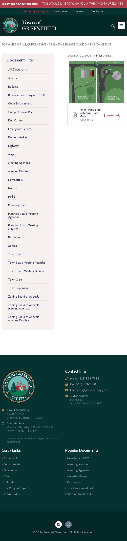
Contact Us (11, 458)
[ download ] (112, 115)
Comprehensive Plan (21, 112)
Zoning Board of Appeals (23, 296)
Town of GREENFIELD (39, 25)
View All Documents (80, 494)
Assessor (13, 78)
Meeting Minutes (18, 171)
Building (13, 86)
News (7, 476)
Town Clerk (15, 279)
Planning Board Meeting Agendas (23, 215)
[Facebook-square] (58, 524)
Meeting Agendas (19, 162)
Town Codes (12, 494)
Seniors (13, 245)
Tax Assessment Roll (80, 488)
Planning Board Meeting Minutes (23, 227)
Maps (11, 154)
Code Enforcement (20, 103)
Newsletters (15, 179)
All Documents (18, 70)
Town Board (15, 254)
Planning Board (17, 205)
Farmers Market (17, 137)
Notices (13, 188)
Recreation (14, 237)
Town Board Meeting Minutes (26, 271)
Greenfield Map (77, 476)
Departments (12, 464)
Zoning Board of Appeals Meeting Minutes (23, 318)
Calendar (9, 482)
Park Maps (73, 482)
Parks (11, 196)
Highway (13, 145)
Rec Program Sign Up (17, 488)
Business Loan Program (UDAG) (27, 95)
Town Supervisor (18, 288)
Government (12, 470)
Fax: (83, 384)
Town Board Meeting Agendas (26, 262)
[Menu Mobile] (121, 25)
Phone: (84, 378)
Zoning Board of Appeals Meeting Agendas (23, 306)
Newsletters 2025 (78, 458)
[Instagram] (68, 524)
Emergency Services (20, 129)
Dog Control (15, 120)
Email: (88, 390)
